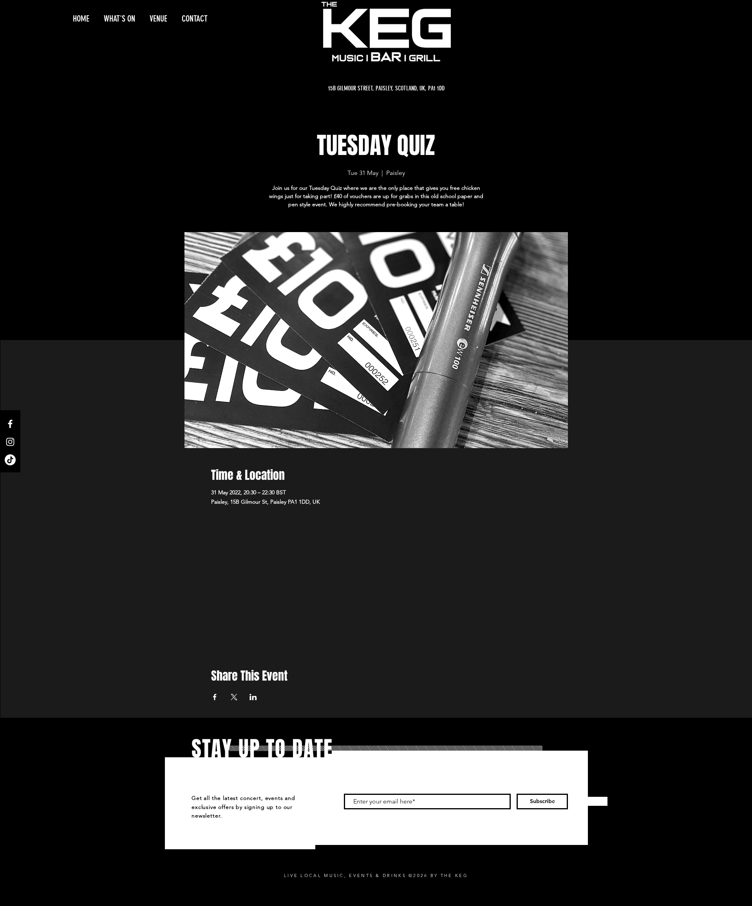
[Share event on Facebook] (215, 697)
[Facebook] (10, 423)
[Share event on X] (234, 697)
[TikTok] (10, 459)
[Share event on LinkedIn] (253, 697)
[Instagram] (10, 441)
